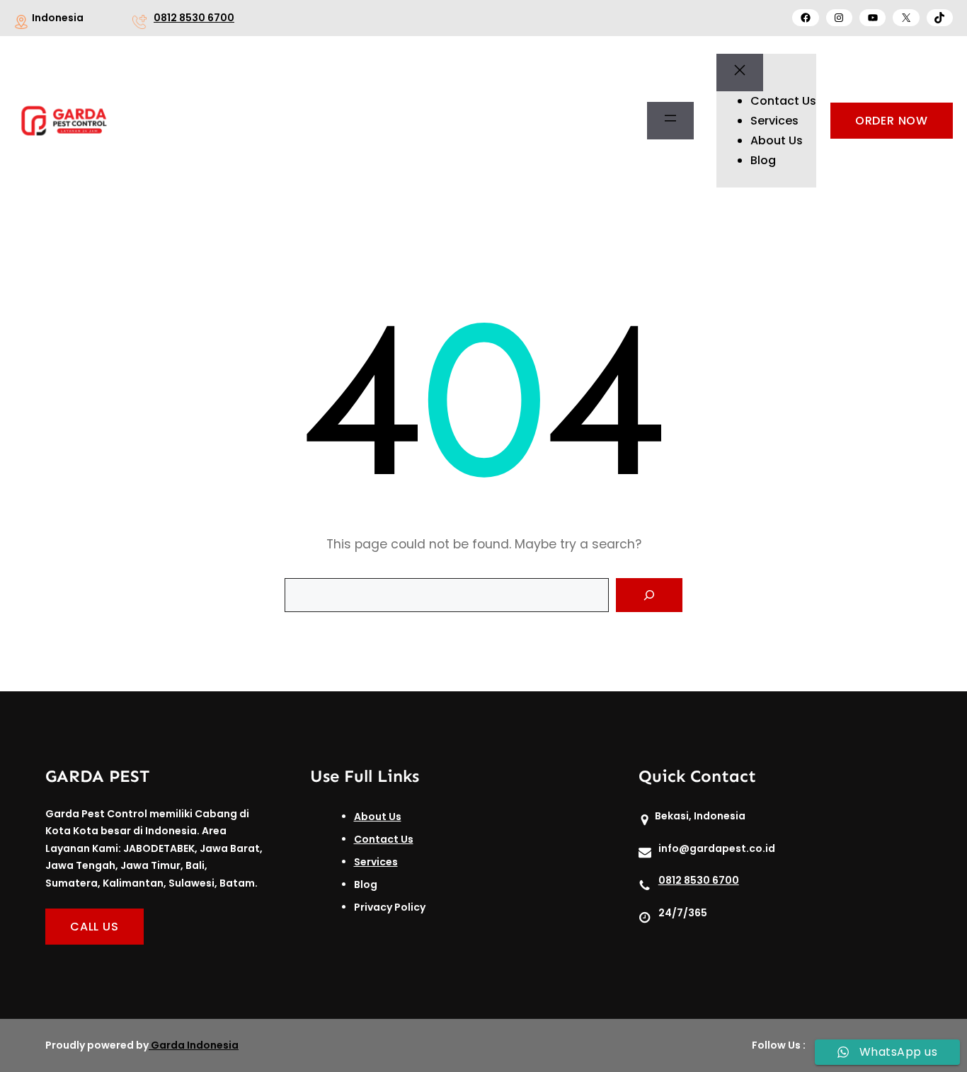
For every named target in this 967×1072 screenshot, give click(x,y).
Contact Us (383, 839)
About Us (377, 816)
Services (376, 862)
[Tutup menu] (739, 73)
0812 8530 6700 (194, 18)
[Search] (649, 595)
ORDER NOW (891, 121)
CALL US (94, 926)
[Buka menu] (670, 121)
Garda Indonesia (195, 1045)
